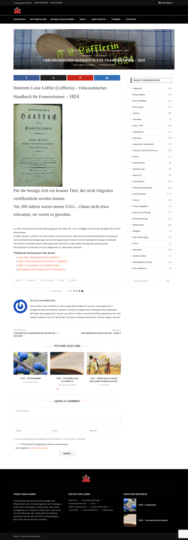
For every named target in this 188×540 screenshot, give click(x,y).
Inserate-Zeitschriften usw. (152, 150)
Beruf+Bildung (152, 100)
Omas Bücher (75, 50)
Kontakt (131, 19)
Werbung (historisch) (152, 262)
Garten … (152, 113)
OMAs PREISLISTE (90, 510)
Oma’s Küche (98, 19)
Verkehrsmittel (152, 256)
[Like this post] (71, 291)
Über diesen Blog (152, 237)
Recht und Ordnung (152, 212)
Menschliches (152, 162)
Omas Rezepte (152, 194)
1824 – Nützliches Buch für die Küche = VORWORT (43, 261)
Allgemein (152, 88)
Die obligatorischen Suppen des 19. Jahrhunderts (42, 269)
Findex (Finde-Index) (99, 507)
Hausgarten (152, 131)
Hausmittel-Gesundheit (152, 144)
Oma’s (93, 503)
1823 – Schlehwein (30, 378)
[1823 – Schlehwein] (30, 363)
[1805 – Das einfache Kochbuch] (67, 363)
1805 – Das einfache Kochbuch (153, 520)
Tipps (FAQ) (73, 510)
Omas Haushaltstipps (152, 187)
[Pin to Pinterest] (79, 291)
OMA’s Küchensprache (78, 507)
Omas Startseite (56, 3)
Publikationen (107, 510)
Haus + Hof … (152, 125)
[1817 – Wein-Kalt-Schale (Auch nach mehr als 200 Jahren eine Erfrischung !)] (104, 363)
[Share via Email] (82, 291)
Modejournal (152, 169)
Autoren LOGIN (38, 19)
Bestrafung (152, 107)
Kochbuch (31, 280)
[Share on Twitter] (76, 291)
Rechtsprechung (152, 218)
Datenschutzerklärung (77, 503)
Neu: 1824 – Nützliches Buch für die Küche (39, 257)
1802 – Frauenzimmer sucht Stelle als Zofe (38, 265)
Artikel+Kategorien (41, 3)
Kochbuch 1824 (47, 280)
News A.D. (152, 175)
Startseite (19, 19)
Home (61, 50)
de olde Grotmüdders (85, 65)
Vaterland (152, 249)
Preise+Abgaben (152, 206)
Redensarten (152, 225)
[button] (17, 370)
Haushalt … (152, 138)
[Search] (173, 19)
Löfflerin (73, 280)
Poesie (152, 200)
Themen (115, 19)
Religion (152, 231)
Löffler (61, 280)
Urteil (152, 243)
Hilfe (82, 19)
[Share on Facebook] (73, 291)
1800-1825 (18, 280)
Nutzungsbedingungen (91, 500)
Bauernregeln (152, 94)
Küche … (152, 156)
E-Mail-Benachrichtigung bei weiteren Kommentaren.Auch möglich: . (42, 446)
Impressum (73, 500)
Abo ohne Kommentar (38, 448)
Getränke (152, 119)
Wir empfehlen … (152, 268)
